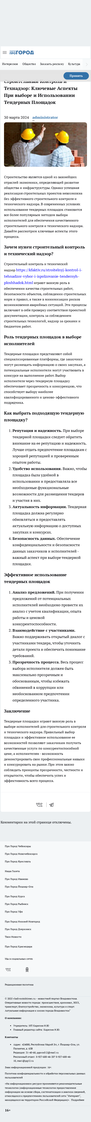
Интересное (10, 64)
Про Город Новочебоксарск (21, 853)
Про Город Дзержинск (18, 929)
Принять (76, 76)
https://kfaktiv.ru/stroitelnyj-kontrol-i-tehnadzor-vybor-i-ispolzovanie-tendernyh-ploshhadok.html (43, 276)
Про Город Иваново (16, 879)
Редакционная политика (19, 984)
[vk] (39, 805)
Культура (74, 64)
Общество (29, 64)
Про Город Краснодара (18, 946)
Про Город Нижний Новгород (22, 921)
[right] (87, 64)
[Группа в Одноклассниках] (27, 969)
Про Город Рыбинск (16, 904)
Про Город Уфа (14, 911)
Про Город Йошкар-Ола (19, 886)
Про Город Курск (15, 896)
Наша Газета (12, 871)
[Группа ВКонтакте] (8, 969)
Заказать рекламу (52, 64)
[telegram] (53, 805)
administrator (45, 117)
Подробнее (77, 1099)
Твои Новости (13, 936)
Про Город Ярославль (18, 861)
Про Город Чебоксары (18, 846)
